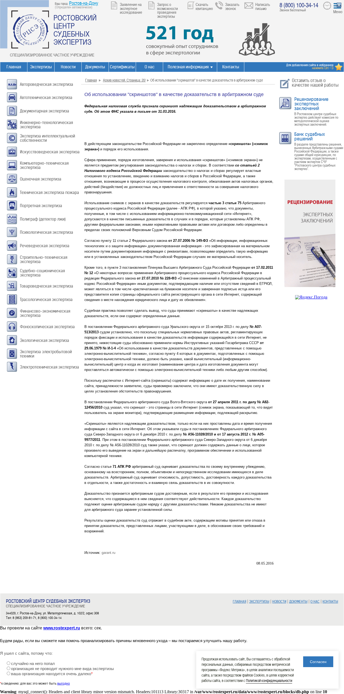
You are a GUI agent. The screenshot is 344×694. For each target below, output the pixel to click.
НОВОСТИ (279, 601)
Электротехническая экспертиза (49, 367)
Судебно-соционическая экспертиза (42, 273)
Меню (337, 11)
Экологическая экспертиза (44, 340)
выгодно (63, 683)
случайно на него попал (33, 663)
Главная (13, 66)
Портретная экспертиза (41, 205)
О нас (150, 66)
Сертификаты (122, 66)
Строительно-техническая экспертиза (43, 259)
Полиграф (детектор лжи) (43, 219)
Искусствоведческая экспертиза (50, 151)
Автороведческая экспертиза (46, 84)
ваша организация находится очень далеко (52, 674)
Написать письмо (262, 6)
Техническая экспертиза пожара (49, 192)
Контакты (230, 66)
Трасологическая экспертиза (46, 299)
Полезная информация (188, 66)
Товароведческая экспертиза (46, 286)
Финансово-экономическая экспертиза (45, 313)
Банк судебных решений (309, 136)
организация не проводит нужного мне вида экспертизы (62, 669)
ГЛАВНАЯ (239, 601)
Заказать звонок (232, 6)
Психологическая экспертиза (46, 232)
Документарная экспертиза (44, 111)
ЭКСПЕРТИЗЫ (259, 601)
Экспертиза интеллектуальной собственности (47, 138)
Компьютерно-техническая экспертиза (44, 165)
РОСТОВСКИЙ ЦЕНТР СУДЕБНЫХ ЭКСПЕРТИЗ (75, 29)
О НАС (315, 601)
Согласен (318, 662)
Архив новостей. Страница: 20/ (124, 80)
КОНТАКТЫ (330, 601)
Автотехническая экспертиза (46, 97)
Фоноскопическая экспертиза (47, 326)
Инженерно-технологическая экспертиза (46, 124)
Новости (68, 66)
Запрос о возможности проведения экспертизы (167, 10)
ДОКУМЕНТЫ (298, 601)
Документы (95, 66)
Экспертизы (41, 66)
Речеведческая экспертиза (44, 245)
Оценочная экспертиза (40, 179)
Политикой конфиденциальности (269, 680)
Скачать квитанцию (204, 6)
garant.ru (108, 553)
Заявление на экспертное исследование (131, 8)
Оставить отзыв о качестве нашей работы (315, 83)
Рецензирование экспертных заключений (311, 103)
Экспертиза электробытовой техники (46, 354)
